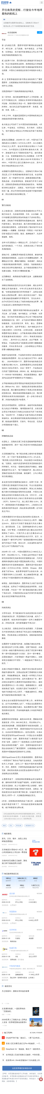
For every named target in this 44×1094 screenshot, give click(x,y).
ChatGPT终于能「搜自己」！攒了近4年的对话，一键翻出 (23, 1037)
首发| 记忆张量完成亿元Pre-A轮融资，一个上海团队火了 (24, 1043)
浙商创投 (13, 959)
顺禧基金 (13, 941)
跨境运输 (18, 825)
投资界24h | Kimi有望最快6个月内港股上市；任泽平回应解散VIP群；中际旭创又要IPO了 (24, 1060)
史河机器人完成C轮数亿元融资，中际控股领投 (23, 1054)
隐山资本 (13, 977)
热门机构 (32, 1033)
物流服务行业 (30, 825)
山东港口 (31, 977)
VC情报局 (39, 1033)
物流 (4, 825)
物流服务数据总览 (11, 873)
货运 (10, 825)
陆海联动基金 (22, 977)
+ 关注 (40, 32)
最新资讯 (8, 986)
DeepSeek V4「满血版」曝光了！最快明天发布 (24, 1049)
